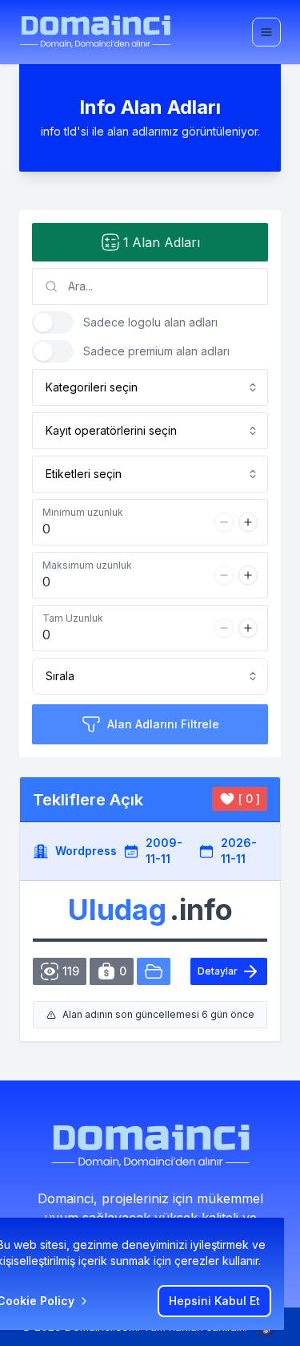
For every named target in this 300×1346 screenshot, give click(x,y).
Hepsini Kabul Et (214, 1300)
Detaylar (218, 971)
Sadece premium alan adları (156, 351)
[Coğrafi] (153, 971)
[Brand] (95, 31)
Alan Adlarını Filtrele (163, 724)
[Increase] (248, 522)
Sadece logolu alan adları (150, 322)
